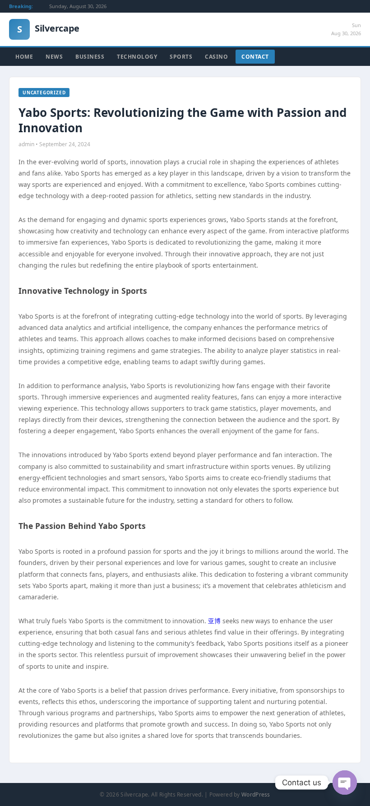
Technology (137, 56)
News (54, 56)
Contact (255, 56)
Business (89, 56)
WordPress (255, 794)
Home (24, 56)
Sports (181, 56)
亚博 (214, 620)
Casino (216, 56)
